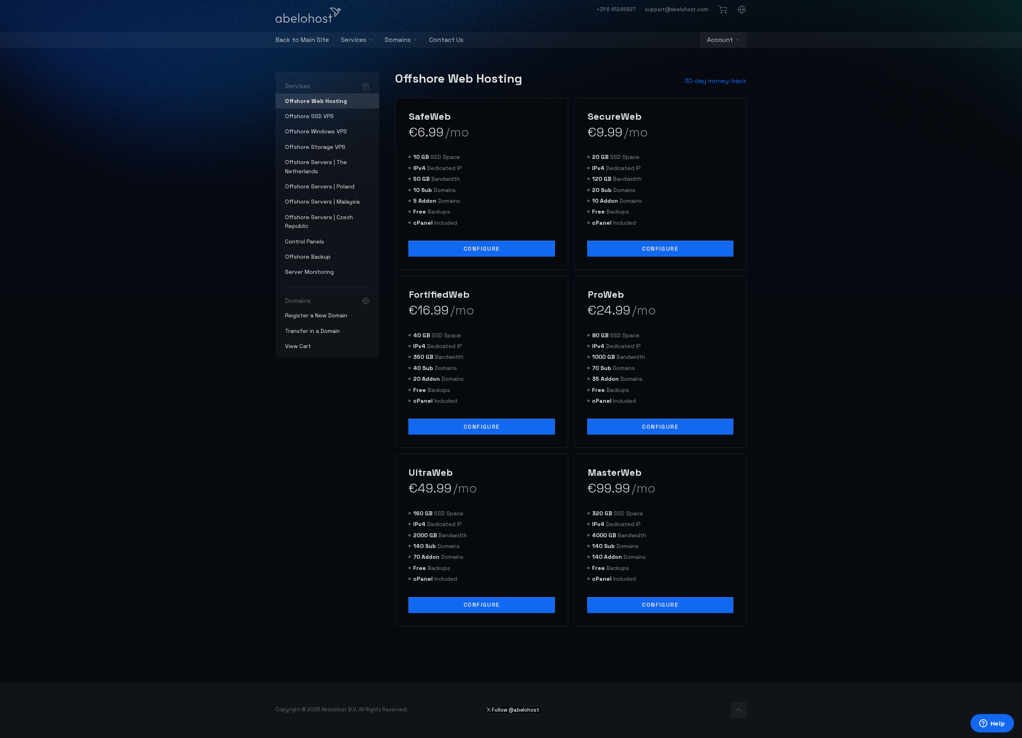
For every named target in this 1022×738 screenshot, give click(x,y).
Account (720, 40)
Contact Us (446, 40)
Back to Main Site (302, 40)
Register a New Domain (316, 315)
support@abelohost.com (676, 9)
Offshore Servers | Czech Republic (319, 222)
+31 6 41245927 (616, 9)
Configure (481, 248)
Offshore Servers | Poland (320, 186)
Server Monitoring (309, 271)
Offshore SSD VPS (309, 116)
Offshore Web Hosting (316, 101)
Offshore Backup (308, 256)
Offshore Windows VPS (316, 131)
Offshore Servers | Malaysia (322, 201)
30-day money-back (715, 81)
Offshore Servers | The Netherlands (316, 166)
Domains (398, 40)
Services (353, 40)
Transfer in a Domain (312, 330)
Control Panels (304, 241)
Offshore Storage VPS (315, 146)
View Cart (298, 346)
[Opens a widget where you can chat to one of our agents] (992, 724)
